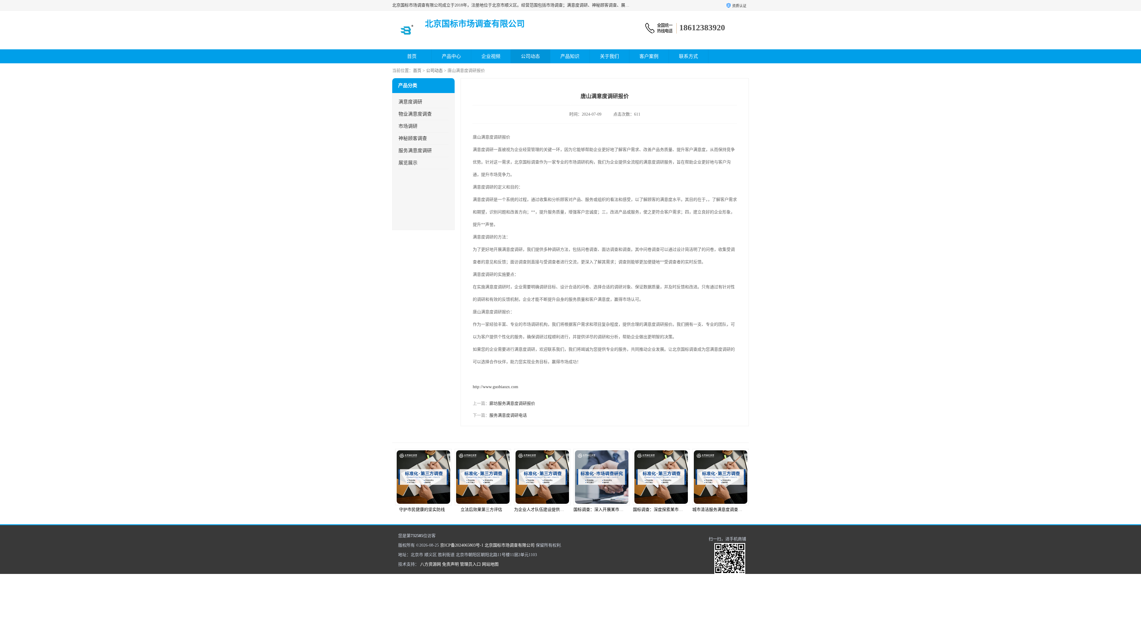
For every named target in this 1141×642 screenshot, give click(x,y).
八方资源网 (430, 564)
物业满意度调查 (415, 114)
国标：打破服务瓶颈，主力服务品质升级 (729, 509)
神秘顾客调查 (412, 138)
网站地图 (490, 564)
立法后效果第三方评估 (422, 509)
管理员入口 (470, 564)
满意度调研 (410, 101)
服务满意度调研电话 (508, 415)
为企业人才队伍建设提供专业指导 (486, 509)
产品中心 (451, 56)
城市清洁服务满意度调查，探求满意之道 (670, 509)
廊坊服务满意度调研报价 (512, 403)
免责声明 (450, 564)
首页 (412, 56)
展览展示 (407, 162)
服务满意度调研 (415, 150)
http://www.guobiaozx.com (495, 387)
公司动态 (530, 56)
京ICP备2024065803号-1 (461, 545)
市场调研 (407, 126)
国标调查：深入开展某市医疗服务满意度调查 (555, 509)
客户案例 (648, 56)
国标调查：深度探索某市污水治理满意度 (610, 509)
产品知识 (569, 56)
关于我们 (609, 56)
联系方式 (688, 56)
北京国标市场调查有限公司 (510, 545)
